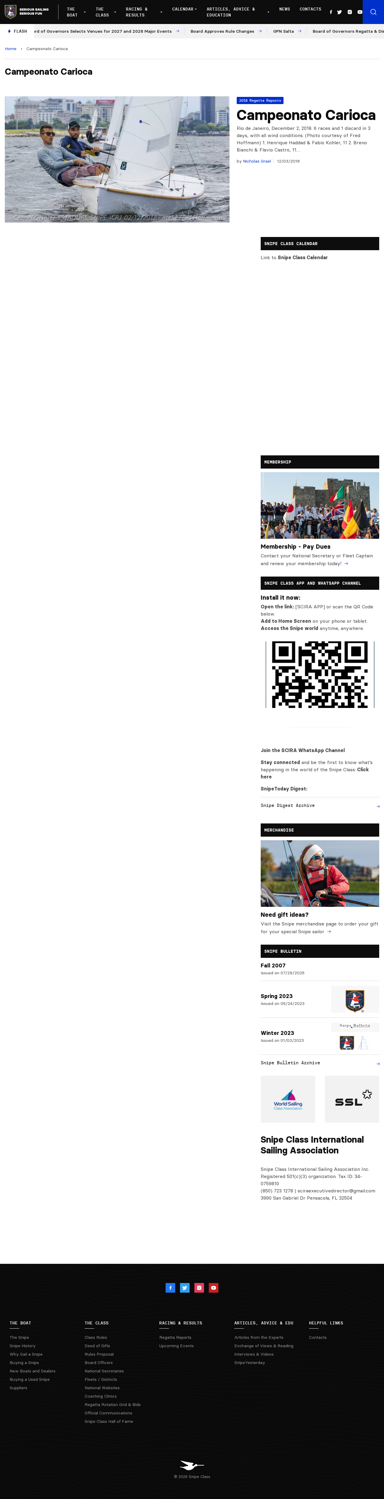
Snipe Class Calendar (303, 257)
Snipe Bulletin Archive (290, 1063)
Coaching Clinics (101, 1396)
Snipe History (23, 1345)
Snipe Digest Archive (288, 805)
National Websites (102, 1387)
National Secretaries (104, 1371)
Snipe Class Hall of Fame (109, 1421)
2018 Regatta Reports (260, 100)
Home (10, 48)
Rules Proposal (99, 1354)
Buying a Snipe (24, 1362)
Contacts (310, 9)
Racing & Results (137, 12)
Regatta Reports (175, 1337)
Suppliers (18, 1387)
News (284, 9)
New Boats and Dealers (33, 1371)
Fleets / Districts (101, 1379)
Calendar (183, 9)
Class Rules (96, 1337)
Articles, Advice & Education (231, 12)
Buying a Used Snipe (30, 1379)
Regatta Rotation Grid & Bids (113, 1404)
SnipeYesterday (249, 1362)
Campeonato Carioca (306, 115)
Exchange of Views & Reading (263, 1345)
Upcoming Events (176, 1345)
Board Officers (99, 1362)
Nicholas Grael (256, 161)
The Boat (72, 12)
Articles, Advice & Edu (263, 1323)
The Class (102, 12)
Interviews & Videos (254, 1354)
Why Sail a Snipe (26, 1354)
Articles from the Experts (259, 1337)
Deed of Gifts (97, 1345)
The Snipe (19, 1337)
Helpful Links (326, 1323)
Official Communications (108, 1413)
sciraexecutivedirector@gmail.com (336, 1191)
